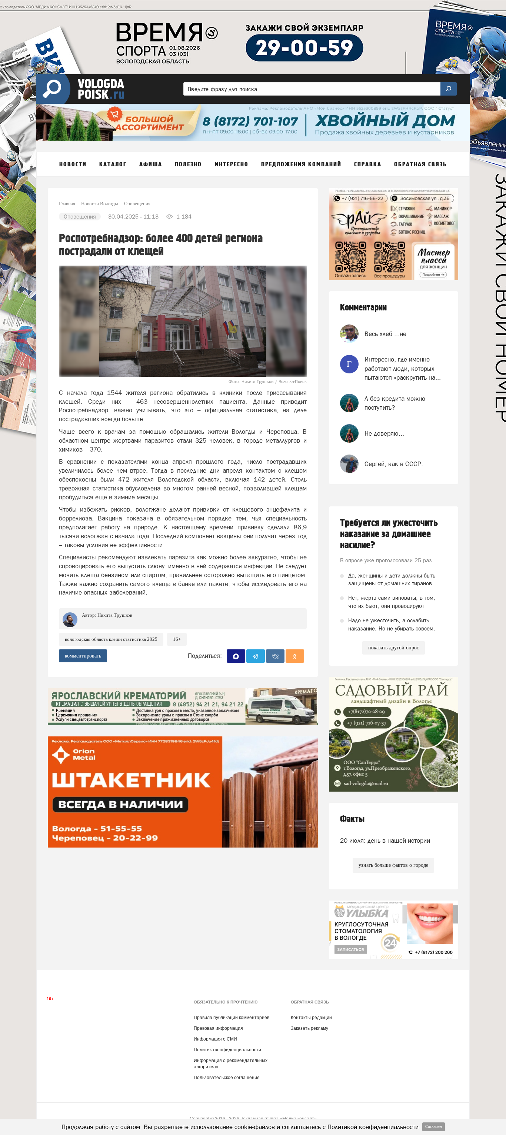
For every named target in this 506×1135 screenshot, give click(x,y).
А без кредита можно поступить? (394, 403)
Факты (352, 819)
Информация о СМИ (215, 1039)
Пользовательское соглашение (227, 1077)
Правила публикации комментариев (231, 1017)
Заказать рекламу (309, 1028)
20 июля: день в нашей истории (385, 840)
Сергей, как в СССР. (393, 463)
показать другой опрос (393, 647)
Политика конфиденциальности (227, 1049)
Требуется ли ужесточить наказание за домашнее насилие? (389, 534)
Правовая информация (218, 1028)
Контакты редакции (311, 1017)
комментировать (83, 656)
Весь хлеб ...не (385, 333)
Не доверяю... (384, 433)
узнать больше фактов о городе (393, 865)
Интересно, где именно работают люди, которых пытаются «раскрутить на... (402, 368)
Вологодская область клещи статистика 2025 (111, 639)
